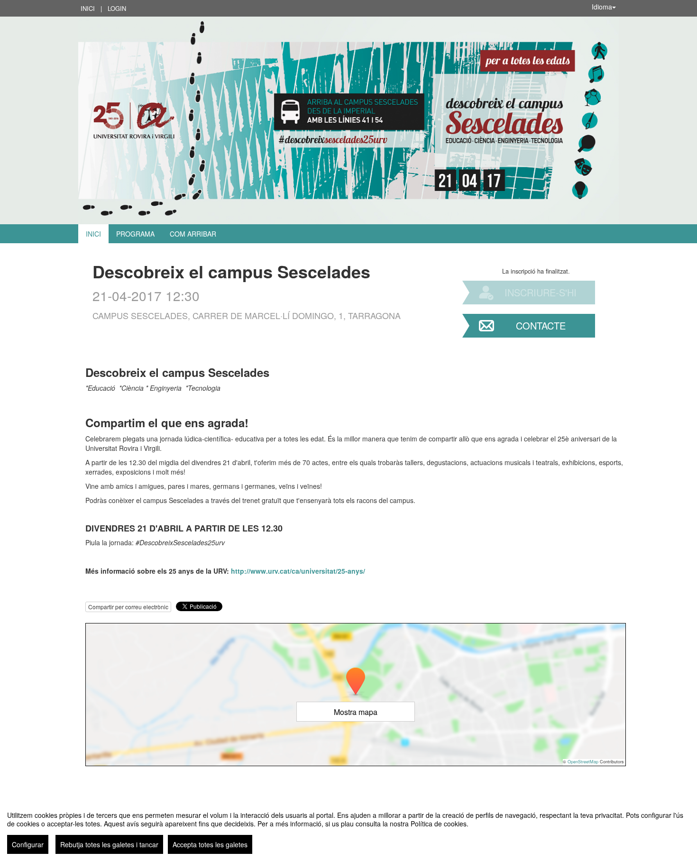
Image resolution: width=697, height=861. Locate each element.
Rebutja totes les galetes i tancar (109, 844)
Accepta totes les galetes (210, 844)
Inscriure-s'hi (540, 292)
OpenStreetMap (583, 762)
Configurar (28, 844)
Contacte (541, 325)
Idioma (602, 6)
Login (117, 8)
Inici (88, 8)
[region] (348, 829)
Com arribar (193, 233)
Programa (135, 233)
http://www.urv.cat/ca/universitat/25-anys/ (298, 571)
